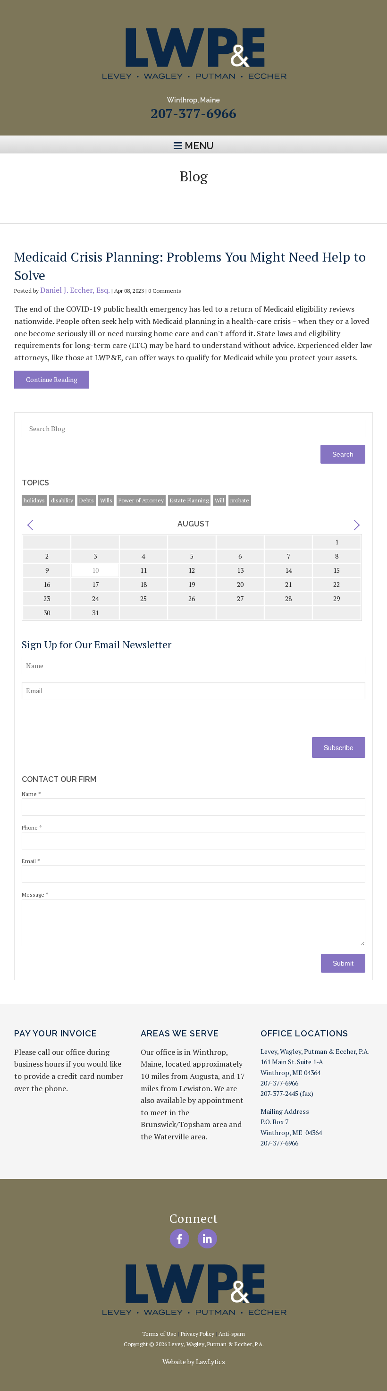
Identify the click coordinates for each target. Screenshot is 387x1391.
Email (31, 861)
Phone (32, 827)
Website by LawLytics (193, 1361)
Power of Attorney (141, 500)
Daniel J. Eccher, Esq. (75, 290)
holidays (34, 500)
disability (62, 500)
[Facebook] (179, 1238)
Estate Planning (189, 500)
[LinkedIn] (207, 1238)
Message (35, 894)
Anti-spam (232, 1333)
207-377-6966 (193, 113)
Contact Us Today (193, 199)
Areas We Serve (180, 1033)
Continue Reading (51, 379)
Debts (86, 500)
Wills (106, 500)
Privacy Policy (197, 1333)
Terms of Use (159, 1333)
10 (95, 570)
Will (219, 500)
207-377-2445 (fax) (287, 1093)
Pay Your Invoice (55, 1033)
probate (239, 500)
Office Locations (304, 1033)
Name (31, 793)
